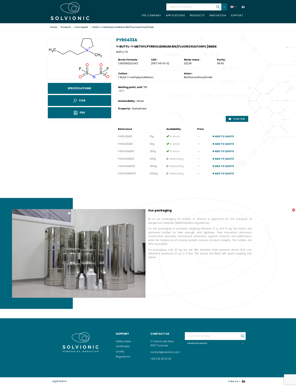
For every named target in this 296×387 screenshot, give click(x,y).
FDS (82, 113)
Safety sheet (123, 341)
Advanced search (197, 343)
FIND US (233, 381)
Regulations (123, 356)
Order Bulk (238, 119)
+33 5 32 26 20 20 (160, 359)
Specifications (79, 88)
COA (81, 100)
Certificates (123, 346)
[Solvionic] (80, 342)
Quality (120, 351)
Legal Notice (59, 381)
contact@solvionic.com (165, 352)
